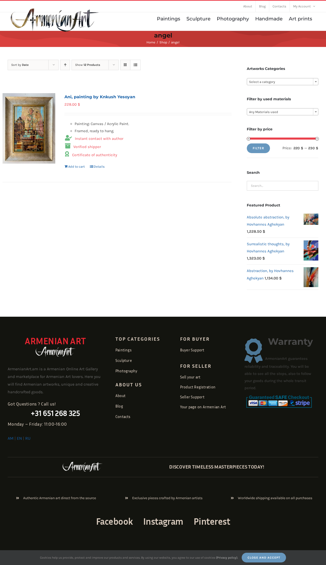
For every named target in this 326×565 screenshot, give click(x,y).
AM (10, 438)
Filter (258, 148)
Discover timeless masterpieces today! (216, 466)
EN (19, 438)
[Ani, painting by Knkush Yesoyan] (29, 128)
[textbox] (282, 81)
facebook (114, 521)
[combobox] (282, 81)
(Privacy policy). (227, 557)
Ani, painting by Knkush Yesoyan (99, 96)
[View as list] (135, 65)
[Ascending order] (65, 65)
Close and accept (264, 557)
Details (99, 166)
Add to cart (76, 166)
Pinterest (212, 521)
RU (28, 438)
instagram (163, 521)
